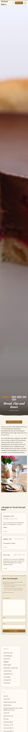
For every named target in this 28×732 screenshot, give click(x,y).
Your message (7, 598)
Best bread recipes (8, 652)
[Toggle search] (13, 3)
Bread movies (7, 658)
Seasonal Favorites (8, 674)
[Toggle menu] (25, 3)
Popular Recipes (8, 671)
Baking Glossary (7, 705)
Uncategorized (7, 680)
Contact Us (6, 713)
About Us (6, 696)
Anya (4, 555)
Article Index (7, 699)
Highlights (6, 661)
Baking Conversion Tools (10, 702)
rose (14, 399)
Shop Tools (19, 2)
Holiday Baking (7, 665)
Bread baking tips (8, 655)
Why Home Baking (8, 722)
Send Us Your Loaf (8, 716)
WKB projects (7, 683)
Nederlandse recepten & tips (11, 668)
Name (4, 617)
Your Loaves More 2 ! (9, 731)
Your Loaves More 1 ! (9, 728)
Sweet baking (7, 677)
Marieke (5, 539)
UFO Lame (6, 719)
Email (4, 623)
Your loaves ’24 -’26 (8, 725)
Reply (6, 531)
